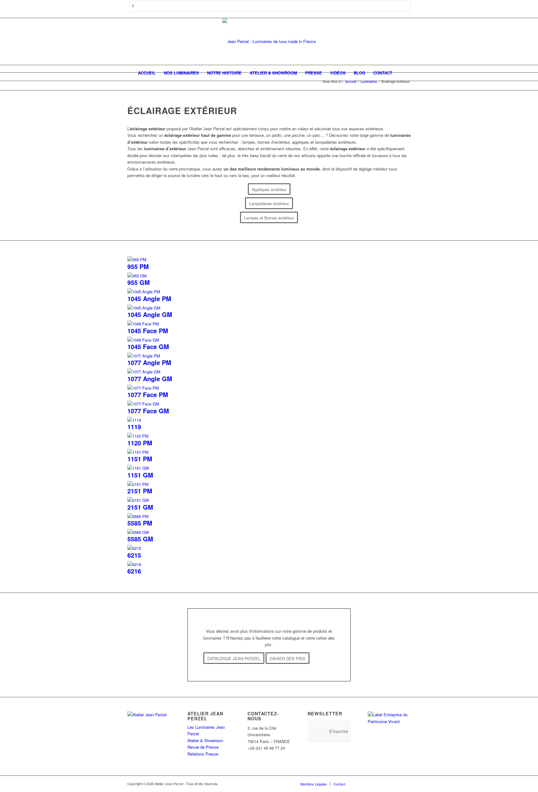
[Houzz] (387, 783)
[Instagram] (368, 783)
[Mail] (406, 783)
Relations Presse (202, 754)
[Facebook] (359, 783)
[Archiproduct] (396, 783)
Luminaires (369, 81)
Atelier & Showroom (205, 740)
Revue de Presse (203, 747)
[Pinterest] (378, 783)
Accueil (350, 81)
